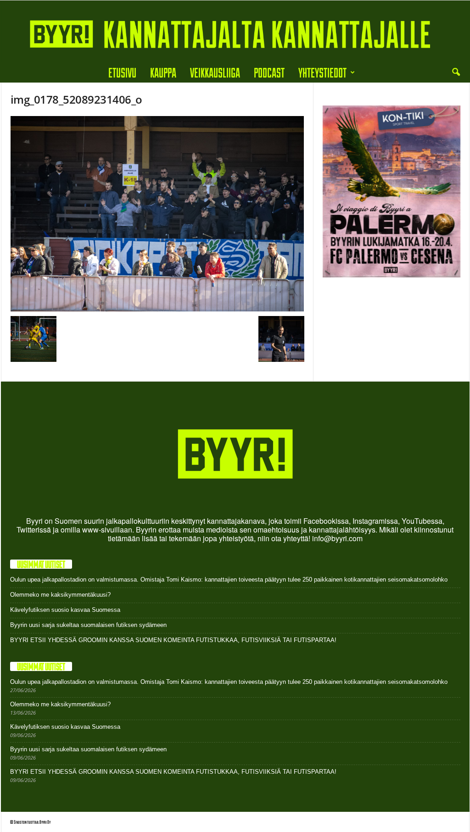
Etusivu (122, 72)
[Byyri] (235, 31)
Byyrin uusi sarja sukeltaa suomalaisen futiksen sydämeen (88, 624)
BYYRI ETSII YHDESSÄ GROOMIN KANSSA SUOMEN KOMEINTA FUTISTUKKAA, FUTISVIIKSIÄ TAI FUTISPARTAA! (173, 640)
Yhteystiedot (322, 72)
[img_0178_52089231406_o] (157, 214)
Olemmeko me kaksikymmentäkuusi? (60, 594)
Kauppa (163, 72)
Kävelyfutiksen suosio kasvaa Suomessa (65, 609)
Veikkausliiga (215, 72)
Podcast (269, 72)
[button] (456, 72)
